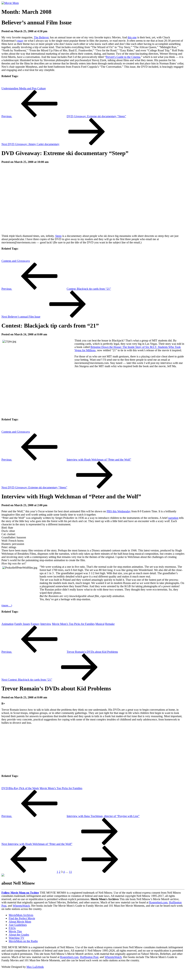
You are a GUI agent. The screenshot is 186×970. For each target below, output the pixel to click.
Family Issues (22, 623)
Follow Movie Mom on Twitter (20, 892)
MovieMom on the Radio (23, 941)
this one (132, 37)
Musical (99, 623)
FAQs (12, 928)
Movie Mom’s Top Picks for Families (73, 623)
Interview (45, 623)
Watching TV (16, 937)
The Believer (41, 37)
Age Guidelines (18, 924)
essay (20, 40)
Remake (110, 623)
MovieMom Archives (21, 915)
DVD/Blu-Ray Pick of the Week (20, 788)
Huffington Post (89, 957)
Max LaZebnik (35, 966)
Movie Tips (15, 931)
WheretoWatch (21, 905)
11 (70, 871)
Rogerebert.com (158, 902)
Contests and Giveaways (15, 260)
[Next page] (100, 871)
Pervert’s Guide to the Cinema (123, 56)
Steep (58, 235)
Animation (7, 623)
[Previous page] (28, 871)
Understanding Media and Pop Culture (23, 88)
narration (173, 517)
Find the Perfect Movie (22, 918)
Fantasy (35, 623)
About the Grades (19, 934)
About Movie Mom (20, 921)
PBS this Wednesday (119, 511)
